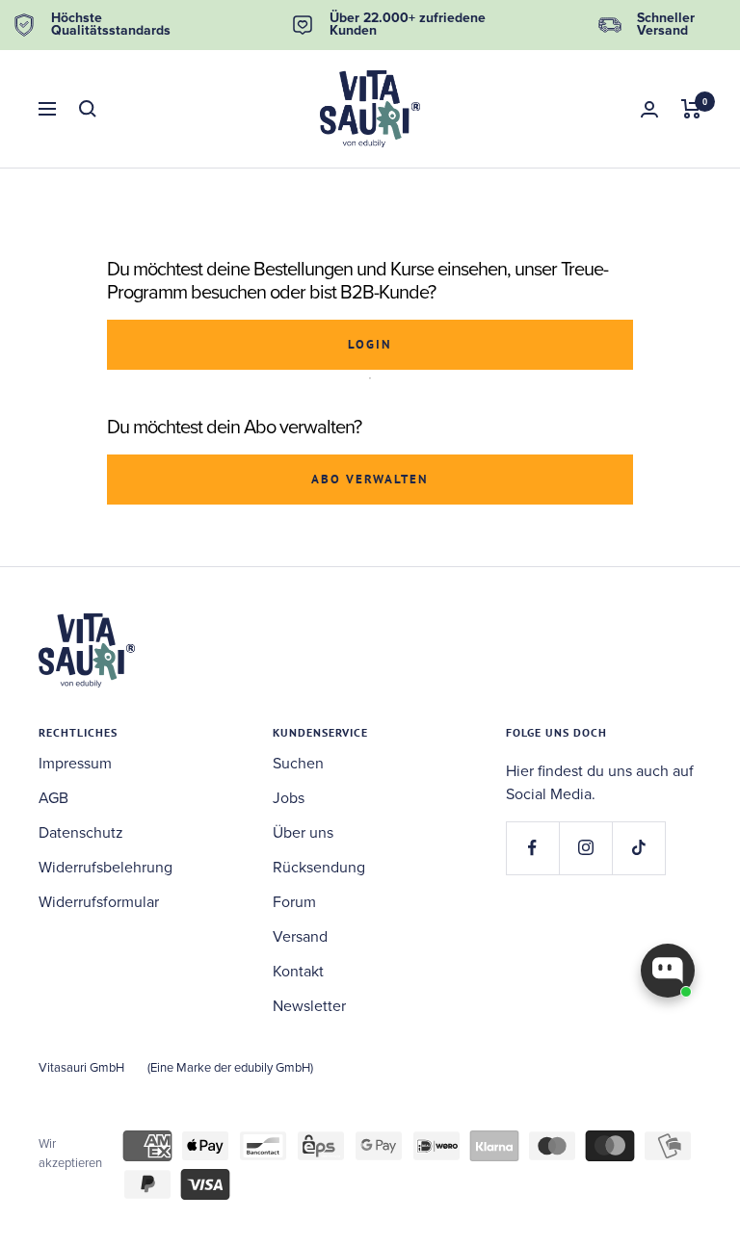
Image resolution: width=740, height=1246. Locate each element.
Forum (294, 902)
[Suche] (87, 108)
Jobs (288, 798)
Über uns (303, 833)
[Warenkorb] (691, 108)
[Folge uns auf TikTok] (638, 847)
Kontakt (298, 971)
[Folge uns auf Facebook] (532, 847)
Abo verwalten (370, 479)
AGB (53, 798)
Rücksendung (319, 867)
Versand (300, 937)
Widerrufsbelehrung (105, 867)
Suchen (298, 763)
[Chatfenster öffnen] (668, 971)
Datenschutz (81, 833)
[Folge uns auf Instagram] (585, 847)
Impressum (75, 763)
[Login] (649, 109)
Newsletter (309, 1006)
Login (370, 344)
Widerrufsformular (99, 902)
